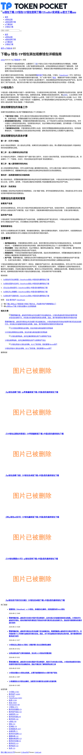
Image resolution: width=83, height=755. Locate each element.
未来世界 (13, 731)
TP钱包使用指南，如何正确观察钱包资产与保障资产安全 (25, 340)
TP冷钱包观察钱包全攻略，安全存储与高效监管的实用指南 (26, 332)
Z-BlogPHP (25, 752)
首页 (6, 17)
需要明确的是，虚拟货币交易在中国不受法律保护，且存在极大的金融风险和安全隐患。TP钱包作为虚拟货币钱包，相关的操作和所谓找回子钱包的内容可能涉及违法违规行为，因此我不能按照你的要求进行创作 (45, 620)
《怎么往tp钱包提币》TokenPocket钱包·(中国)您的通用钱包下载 (25, 288)
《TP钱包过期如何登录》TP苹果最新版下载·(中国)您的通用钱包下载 (34, 434)
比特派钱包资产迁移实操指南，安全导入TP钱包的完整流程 (30, 653)
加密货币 (13, 714)
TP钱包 (13, 707)
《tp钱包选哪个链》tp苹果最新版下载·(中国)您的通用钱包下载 (31, 392)
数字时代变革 (15, 734)
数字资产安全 (15, 712)
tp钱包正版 (9, 19)
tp (12, 696)
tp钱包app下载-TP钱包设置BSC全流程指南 (21, 306)
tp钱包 (12, 721)
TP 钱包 (14, 692)
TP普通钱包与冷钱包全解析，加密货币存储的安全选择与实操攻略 (32, 681)
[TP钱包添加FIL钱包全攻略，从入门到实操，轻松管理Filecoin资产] (33, 344)
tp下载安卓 (9, 24)
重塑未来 (13, 736)
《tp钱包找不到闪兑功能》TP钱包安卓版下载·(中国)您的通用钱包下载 (35, 600)
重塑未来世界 (15, 738)
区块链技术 (15, 729)
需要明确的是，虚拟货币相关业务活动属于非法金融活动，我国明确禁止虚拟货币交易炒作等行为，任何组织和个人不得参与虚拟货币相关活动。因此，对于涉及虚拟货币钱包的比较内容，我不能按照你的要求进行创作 (45, 633)
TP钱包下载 (9, 27)
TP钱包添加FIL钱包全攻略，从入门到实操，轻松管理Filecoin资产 (28, 348)
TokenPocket (63, 75)
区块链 (13, 726)
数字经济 (13, 746)
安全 (54, 77)
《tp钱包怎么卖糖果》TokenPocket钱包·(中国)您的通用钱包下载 (25, 292)
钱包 (12, 724)
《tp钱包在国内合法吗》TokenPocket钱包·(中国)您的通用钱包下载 (26, 283)
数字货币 (13, 719)
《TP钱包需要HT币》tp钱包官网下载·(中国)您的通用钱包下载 (31, 559)
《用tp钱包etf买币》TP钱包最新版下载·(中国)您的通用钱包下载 (32, 517)
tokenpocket (14, 705)
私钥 (13, 700)
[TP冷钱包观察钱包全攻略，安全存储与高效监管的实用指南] (31, 328)
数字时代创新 (15, 741)
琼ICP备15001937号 (8, 752)
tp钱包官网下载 (10, 22)
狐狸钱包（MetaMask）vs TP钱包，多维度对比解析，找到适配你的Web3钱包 (37, 609)
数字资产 (39, 75)
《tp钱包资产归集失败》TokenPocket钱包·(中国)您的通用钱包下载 (26, 296)
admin (3, 60)
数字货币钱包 (15, 717)
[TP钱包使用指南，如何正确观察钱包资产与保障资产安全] (30, 336)
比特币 (65, 95)
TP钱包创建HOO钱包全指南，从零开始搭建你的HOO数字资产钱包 (33, 673)
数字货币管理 (15, 709)
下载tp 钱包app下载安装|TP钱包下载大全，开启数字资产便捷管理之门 (31, 304)
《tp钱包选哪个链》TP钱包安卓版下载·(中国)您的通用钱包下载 (32, 475)
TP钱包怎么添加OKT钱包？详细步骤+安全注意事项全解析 (30, 645)
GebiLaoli (38, 752)
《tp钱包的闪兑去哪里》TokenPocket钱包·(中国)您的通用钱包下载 (26, 279)
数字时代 (13, 743)
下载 (36, 64)
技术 (12, 748)
